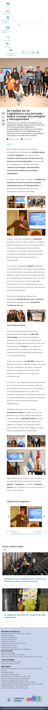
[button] (8, 516)
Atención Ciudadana (10, 54)
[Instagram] (32, 52)
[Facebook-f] (23, 52)
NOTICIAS (27, 139)
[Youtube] (37, 52)
